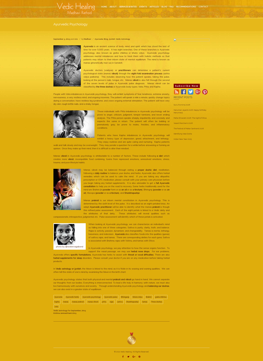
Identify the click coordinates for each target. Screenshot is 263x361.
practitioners (126, 70)
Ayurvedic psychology (92, 297)
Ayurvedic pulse (110, 297)
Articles (154, 7)
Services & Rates (128, 7)
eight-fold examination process (146, 73)
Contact (203, 7)
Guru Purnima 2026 (182, 105)
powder (106, 189)
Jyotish (112, 39)
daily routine (101, 173)
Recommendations (186, 7)
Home (104, 7)
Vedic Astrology (123, 39)
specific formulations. (81, 254)
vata (56, 307)
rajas (112, 302)
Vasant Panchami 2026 (183, 123)
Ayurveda (99, 39)
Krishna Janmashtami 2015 (64, 313)
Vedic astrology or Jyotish (68, 268)
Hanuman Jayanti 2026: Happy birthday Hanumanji (190, 111)
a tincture (137, 189)
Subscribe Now (186, 85)
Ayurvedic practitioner (101, 206)
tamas (144, 302)
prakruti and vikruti (122, 279)
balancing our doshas (158, 286)
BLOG (164, 7)
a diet (160, 155)
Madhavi (87, 39)
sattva (120, 302)
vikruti (135, 80)
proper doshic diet (147, 169)
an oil (124, 189)
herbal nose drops (140, 251)
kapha (57, 302)
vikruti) (115, 73)
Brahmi (148, 297)
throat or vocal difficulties (140, 254)
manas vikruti (93, 302)
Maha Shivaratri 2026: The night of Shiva (190, 118)
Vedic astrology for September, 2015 (69, 311)
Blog (106, 39)
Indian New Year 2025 (183, 139)
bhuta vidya (137, 297)
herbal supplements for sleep (68, 258)
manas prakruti (78, 302)
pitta (104, 302)
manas (65, 302)
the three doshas (104, 86)
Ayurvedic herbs (72, 297)
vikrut (70, 159)
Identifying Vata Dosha (183, 134)
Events (143, 7)
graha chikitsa (160, 297)
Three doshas (156, 302)
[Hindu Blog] (131, 339)
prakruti (95, 200)
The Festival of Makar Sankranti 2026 (189, 129)
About (113, 7)
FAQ (171, 7)
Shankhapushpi (132, 192)
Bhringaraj (125, 297)
